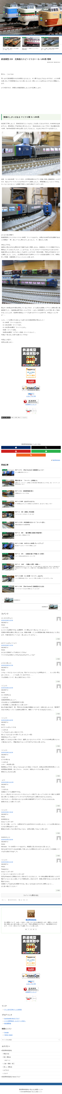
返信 (59, 638)
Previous (1, 44)
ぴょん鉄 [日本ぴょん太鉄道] (13, 1009)
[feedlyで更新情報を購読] (46, 451)
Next (61, 44)
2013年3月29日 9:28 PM (7, 839)
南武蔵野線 (7, 1023)
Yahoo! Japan (8, 1035)
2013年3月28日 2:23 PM (7, 620)
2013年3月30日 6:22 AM (7, 862)
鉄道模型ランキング (31, 404)
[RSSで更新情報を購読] (31, 455)
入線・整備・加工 (6, 417)
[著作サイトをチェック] (16, 447)
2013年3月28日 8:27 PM (7, 665)
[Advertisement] (31, 67)
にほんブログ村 (31, 396)
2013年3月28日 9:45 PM (7, 752)
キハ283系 (15, 417)
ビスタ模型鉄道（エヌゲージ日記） (15, 1021)
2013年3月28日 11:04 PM (7, 782)
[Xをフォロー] (46, 447)
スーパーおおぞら (23, 417)
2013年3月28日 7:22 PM (7, 645)
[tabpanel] (12, 44)
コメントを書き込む (31, 895)
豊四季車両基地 (31, 920)
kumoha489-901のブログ (12, 1018)
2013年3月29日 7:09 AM (7, 812)
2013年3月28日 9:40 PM (7, 720)
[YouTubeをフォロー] (16, 451)
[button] (59, 1040)
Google (6, 1032)
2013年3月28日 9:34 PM (7, 687)
